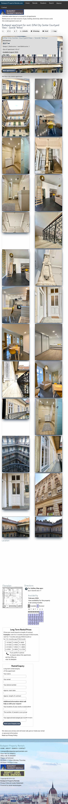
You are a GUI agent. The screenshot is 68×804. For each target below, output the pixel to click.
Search (51, 3)
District (59, 3)
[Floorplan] (12, 607)
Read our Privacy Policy (9, 735)
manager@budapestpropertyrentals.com (13, 751)
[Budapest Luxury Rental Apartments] (12, 776)
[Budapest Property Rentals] (15, 99)
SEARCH (14, 748)
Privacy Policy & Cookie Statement (11, 783)
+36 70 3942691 (11, 659)
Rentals (34, 3)
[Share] (3, 31)
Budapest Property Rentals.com (12, 3)
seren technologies (15, 785)
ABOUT (8, 748)
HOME (2, 748)
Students (43, 3)
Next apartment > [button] (9, 70)
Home (28, 3)
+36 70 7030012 (9, 753)
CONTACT (22, 748)
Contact (4, 7)
